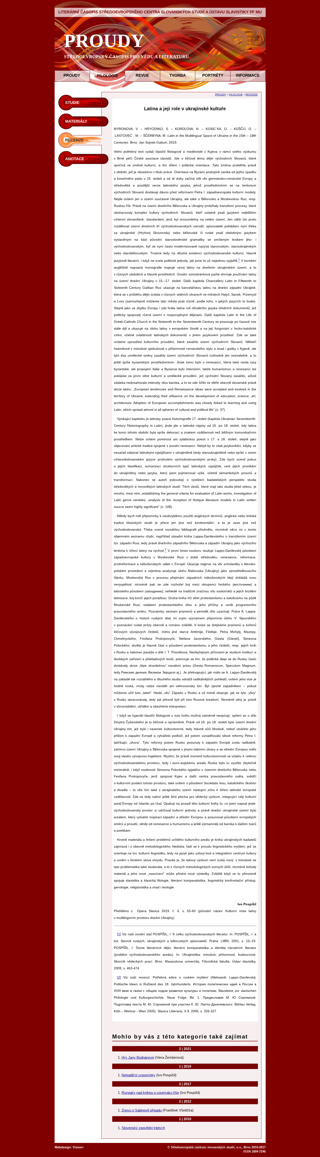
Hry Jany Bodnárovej (138, 1057)
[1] (119, 934)
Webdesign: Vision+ (69, 1147)
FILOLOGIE (236, 94)
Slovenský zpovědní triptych (143, 1128)
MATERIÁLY (76, 121)
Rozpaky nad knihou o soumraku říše (150, 1093)
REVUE (142, 75)
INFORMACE (248, 75)
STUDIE (72, 102)
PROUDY (104, 40)
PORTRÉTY (212, 75)
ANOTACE (74, 159)
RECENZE (74, 140)
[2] (119, 977)
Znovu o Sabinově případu (142, 1110)
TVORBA (177, 75)
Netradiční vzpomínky (138, 1075)
